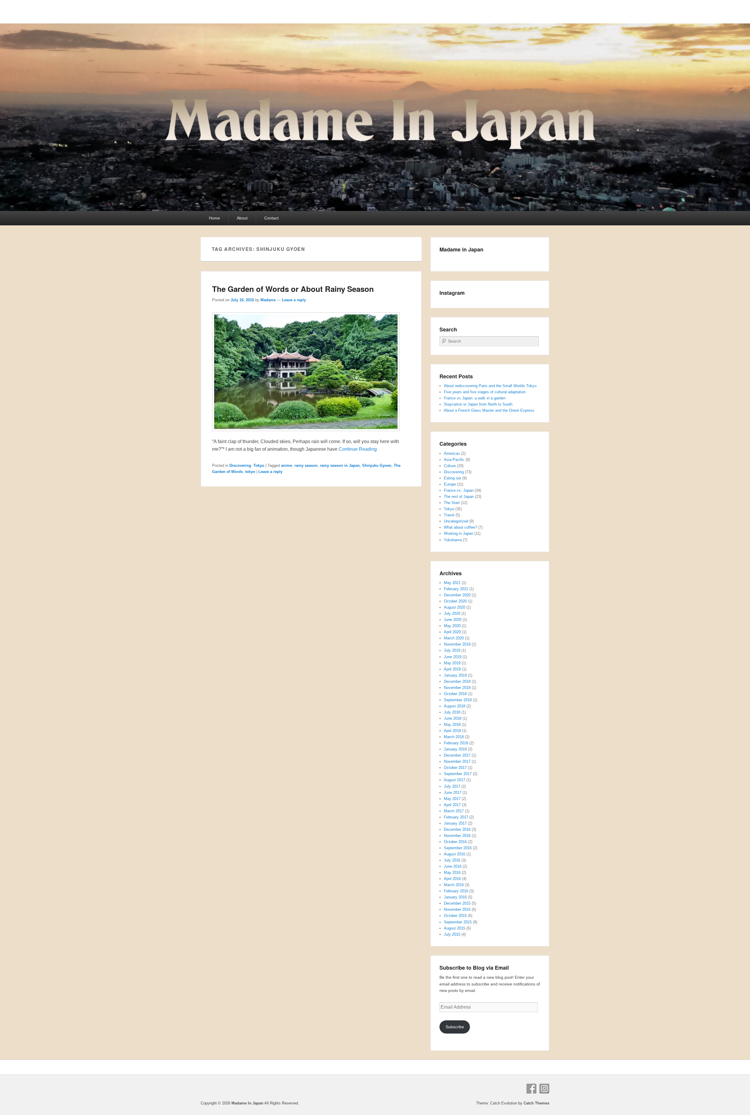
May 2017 (452, 798)
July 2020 (452, 613)
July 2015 (452, 934)
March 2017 (454, 811)
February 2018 (456, 743)
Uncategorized (456, 521)
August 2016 (454, 854)
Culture (450, 466)
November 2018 (457, 687)
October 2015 (455, 915)
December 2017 (457, 755)
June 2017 (452, 792)
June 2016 (452, 866)
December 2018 (457, 681)
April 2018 (452, 730)
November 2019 (457, 644)
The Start (452, 503)
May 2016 (452, 872)
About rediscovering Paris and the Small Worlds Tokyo (490, 386)
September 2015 (458, 922)
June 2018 (452, 718)
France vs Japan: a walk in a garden (474, 398)
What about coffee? (460, 527)
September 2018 (458, 700)
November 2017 (457, 761)
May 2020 (452, 626)
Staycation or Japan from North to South (478, 404)
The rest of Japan (459, 496)
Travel (449, 515)
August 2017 (454, 780)
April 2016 (452, 878)
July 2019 (452, 650)
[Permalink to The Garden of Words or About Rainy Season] (306, 433)
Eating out (452, 478)
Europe (450, 484)
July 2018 (452, 712)
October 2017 (455, 767)
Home (214, 218)
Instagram (544, 1089)
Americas (452, 453)
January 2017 (455, 823)
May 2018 (452, 724)
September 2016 (458, 848)
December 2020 (457, 595)
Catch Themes (536, 1103)
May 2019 (452, 663)
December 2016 (457, 829)
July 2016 (452, 860)
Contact (271, 218)
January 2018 (455, 749)
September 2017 (458, 774)
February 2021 (456, 589)
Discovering (240, 465)
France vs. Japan (458, 490)
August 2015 (454, 928)
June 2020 (452, 619)
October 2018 (455, 694)
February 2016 (456, 891)
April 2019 (452, 669)
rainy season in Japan (340, 465)
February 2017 (456, 817)
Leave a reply (294, 300)
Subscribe (455, 1026)
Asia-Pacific (454, 459)
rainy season (306, 465)
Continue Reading (358, 449)
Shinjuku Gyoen (376, 465)
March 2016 (454, 885)
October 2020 (455, 601)
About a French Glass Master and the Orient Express (489, 410)
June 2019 (452, 657)
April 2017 (452, 805)
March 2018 (454, 737)
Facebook (531, 1089)
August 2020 (454, 607)
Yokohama (453, 540)
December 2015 (457, 903)
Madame (268, 300)
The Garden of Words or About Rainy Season (293, 288)
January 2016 (455, 897)
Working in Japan (458, 533)
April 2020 (452, 632)
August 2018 (454, 706)
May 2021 (452, 583)
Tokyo (258, 465)
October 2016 (455, 842)
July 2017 (452, 786)
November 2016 (457, 835)
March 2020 (454, 638)
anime (286, 465)
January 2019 (455, 675)
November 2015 (457, 909)
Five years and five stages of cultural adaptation (485, 392)
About (242, 218)
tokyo (250, 471)
